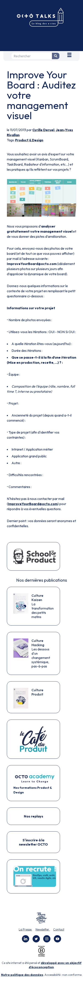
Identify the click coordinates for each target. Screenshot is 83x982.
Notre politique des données (22, 975)
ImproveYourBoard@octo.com (33, 504)
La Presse (25, 929)
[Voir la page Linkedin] (25, 938)
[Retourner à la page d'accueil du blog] (41, 17)
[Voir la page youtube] (57, 938)
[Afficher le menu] (69, 54)
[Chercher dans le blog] (55, 56)
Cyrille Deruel (43, 130)
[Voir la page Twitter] (36, 938)
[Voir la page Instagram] (46, 938)
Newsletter (43, 929)
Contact (58, 929)
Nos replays (33, 816)
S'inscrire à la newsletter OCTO (33, 842)
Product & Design (29, 140)
